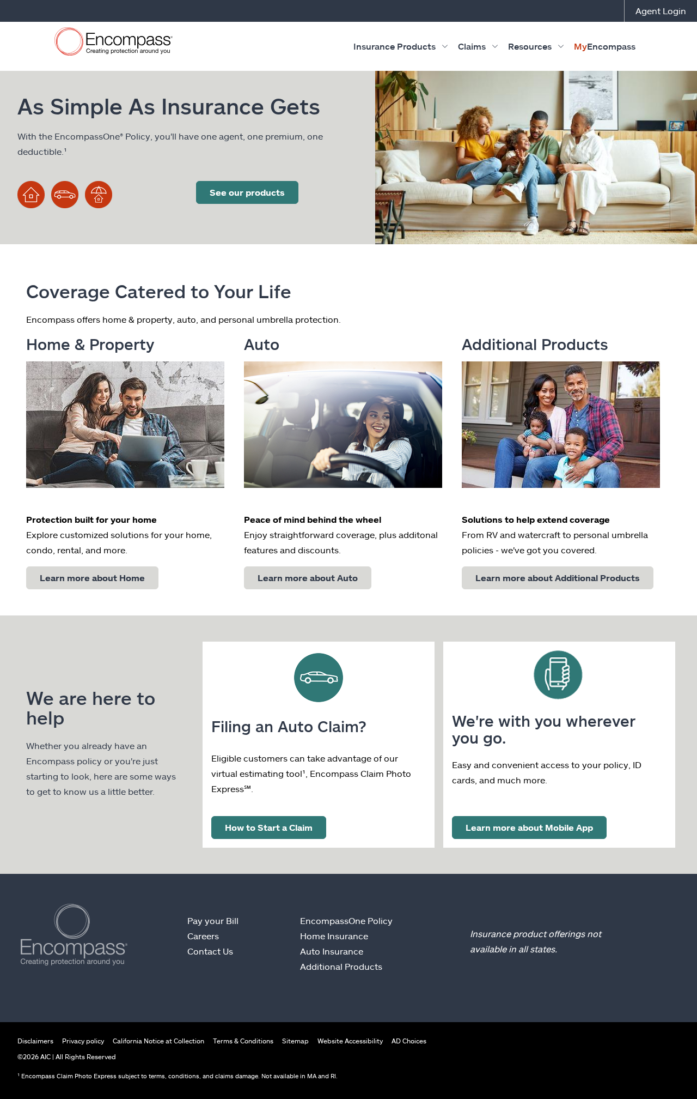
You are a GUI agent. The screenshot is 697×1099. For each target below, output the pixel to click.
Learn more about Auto (308, 577)
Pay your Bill (213, 920)
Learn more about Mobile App (529, 827)
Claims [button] (472, 46)
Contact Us (210, 951)
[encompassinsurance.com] (113, 44)
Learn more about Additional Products (557, 577)
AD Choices (409, 1040)
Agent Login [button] (660, 10)
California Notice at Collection (158, 1040)
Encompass (604, 46)
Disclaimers (35, 1040)
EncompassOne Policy (346, 920)
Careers (203, 936)
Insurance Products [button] (394, 46)
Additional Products (341, 966)
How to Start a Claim (269, 827)
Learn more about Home (92, 577)
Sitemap (295, 1040)
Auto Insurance (331, 951)
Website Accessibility (350, 1040)
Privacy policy (83, 1040)
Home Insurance (334, 936)
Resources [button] (530, 46)
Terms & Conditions (243, 1040)
